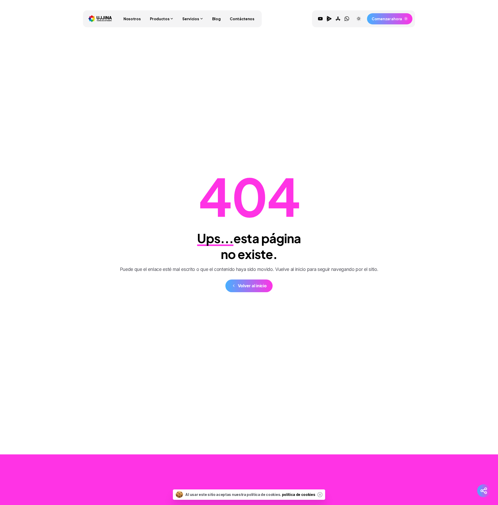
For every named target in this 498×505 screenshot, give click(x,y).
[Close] (320, 494)
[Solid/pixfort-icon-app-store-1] (379, 482)
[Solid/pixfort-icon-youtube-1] (359, 482)
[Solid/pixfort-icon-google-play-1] (369, 482)
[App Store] (338, 18)
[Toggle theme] (358, 18)
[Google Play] (329, 18)
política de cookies (298, 494)
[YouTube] (320, 18)
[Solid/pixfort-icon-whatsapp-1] (390, 482)
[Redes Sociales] (483, 490)
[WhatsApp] (346, 18)
